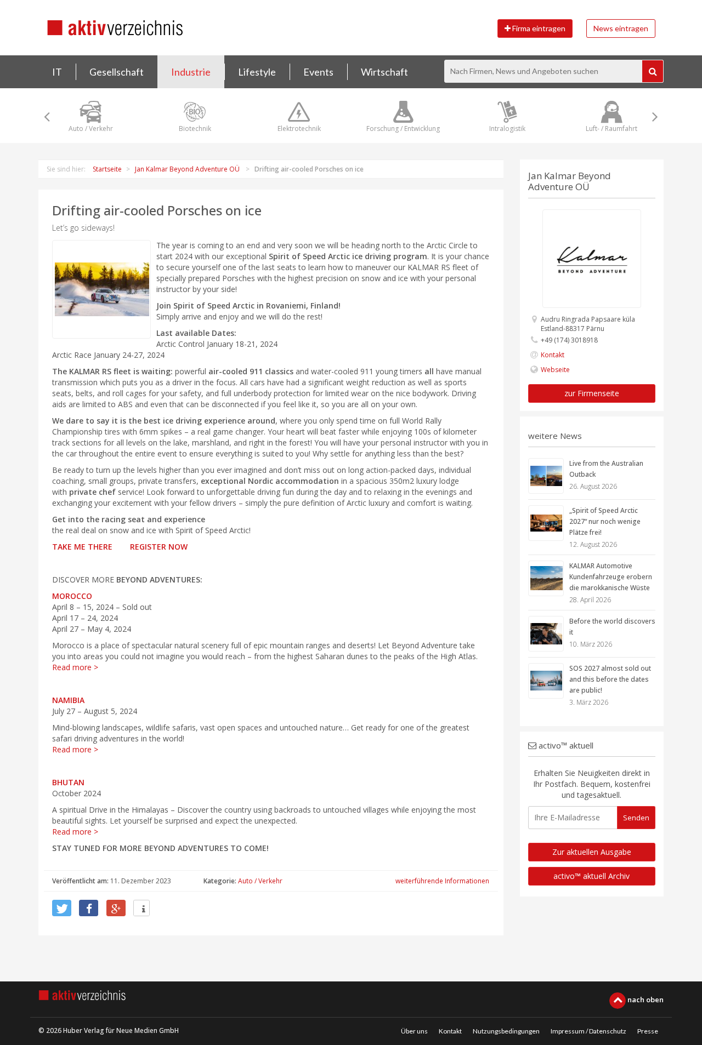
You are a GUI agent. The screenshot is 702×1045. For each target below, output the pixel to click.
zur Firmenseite (591, 393)
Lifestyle (257, 72)
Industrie (191, 72)
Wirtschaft (384, 72)
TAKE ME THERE (83, 546)
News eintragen (620, 28)
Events (318, 72)
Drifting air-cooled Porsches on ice (157, 210)
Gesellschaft (116, 72)
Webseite (555, 369)
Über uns (414, 1031)
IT (57, 72)
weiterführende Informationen (442, 881)
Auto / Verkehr (260, 881)
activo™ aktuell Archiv (591, 876)
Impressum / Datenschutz (588, 1031)
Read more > (75, 667)
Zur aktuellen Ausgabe (591, 852)
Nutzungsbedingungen (506, 1031)
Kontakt (552, 354)
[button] (61, 908)
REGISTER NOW (159, 546)
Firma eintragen (538, 28)
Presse (647, 1031)
